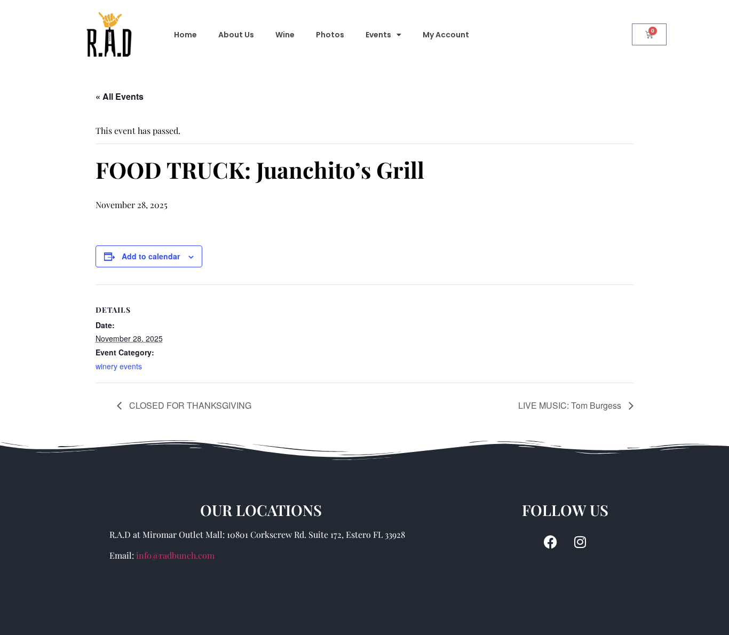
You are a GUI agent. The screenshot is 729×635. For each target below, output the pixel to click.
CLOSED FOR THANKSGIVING (189, 405)
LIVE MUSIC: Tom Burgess (570, 405)
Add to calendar (151, 256)
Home (185, 34)
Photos (330, 34)
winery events (119, 366)
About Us (236, 34)
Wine (285, 34)
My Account (446, 34)
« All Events (120, 96)
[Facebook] (550, 541)
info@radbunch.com (175, 555)
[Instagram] (580, 541)
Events (378, 34)
